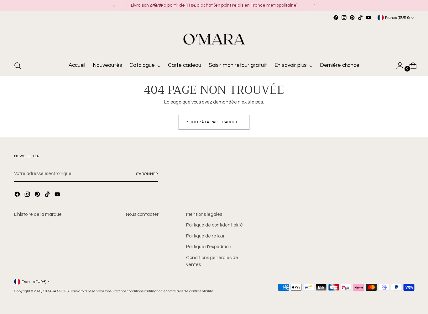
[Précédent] (114, 5)
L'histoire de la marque (38, 214)
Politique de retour (205, 236)
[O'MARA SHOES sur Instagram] (344, 17)
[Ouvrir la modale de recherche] (17, 65)
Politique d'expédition (208, 246)
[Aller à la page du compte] (397, 65)
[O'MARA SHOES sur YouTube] (368, 17)
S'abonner (147, 174)
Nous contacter (142, 214)
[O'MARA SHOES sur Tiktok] (360, 17)
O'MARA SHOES (56, 291)
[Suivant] (314, 5)
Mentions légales (204, 214)
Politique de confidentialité (214, 225)
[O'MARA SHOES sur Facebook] (336, 17)
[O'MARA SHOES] (214, 38)
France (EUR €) (397, 17)
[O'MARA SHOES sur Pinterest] (352, 17)
